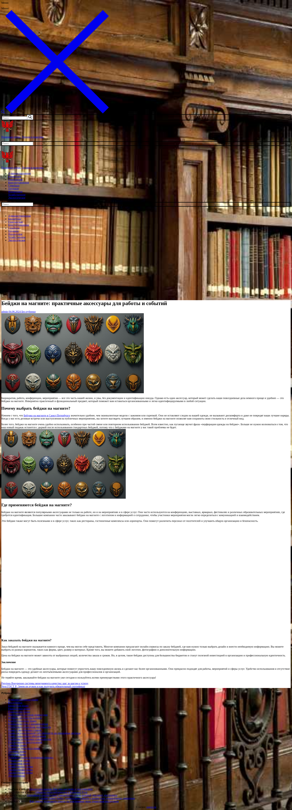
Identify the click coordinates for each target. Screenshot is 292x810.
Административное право (23, 699)
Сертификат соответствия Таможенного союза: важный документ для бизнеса (72, 795)
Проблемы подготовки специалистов (29, 739)
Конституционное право (22, 720)
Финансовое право (19, 760)
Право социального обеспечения (27, 736)
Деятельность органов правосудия (27, 714)
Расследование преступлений (25, 742)
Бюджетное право (18, 705)
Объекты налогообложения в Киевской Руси (61, 792)
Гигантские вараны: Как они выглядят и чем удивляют (61, 789)
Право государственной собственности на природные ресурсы (44, 733)
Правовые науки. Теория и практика (22, 137)
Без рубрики (28, 311)
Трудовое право (17, 751)
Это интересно (16, 775)
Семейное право (17, 745)
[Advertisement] (146, 268)
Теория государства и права (24, 748)
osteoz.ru (151, 807)
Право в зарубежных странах (25, 730)
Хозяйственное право (20, 766)
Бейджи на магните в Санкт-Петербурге (47, 415)
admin (4, 311)
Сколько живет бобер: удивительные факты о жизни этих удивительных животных (87, 798)
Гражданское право (19, 708)
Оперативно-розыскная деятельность (29, 727)
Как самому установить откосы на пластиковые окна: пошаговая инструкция (74, 801)
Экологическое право (20, 769)
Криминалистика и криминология (28, 724)
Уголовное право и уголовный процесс (31, 757)
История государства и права (25, 717)
